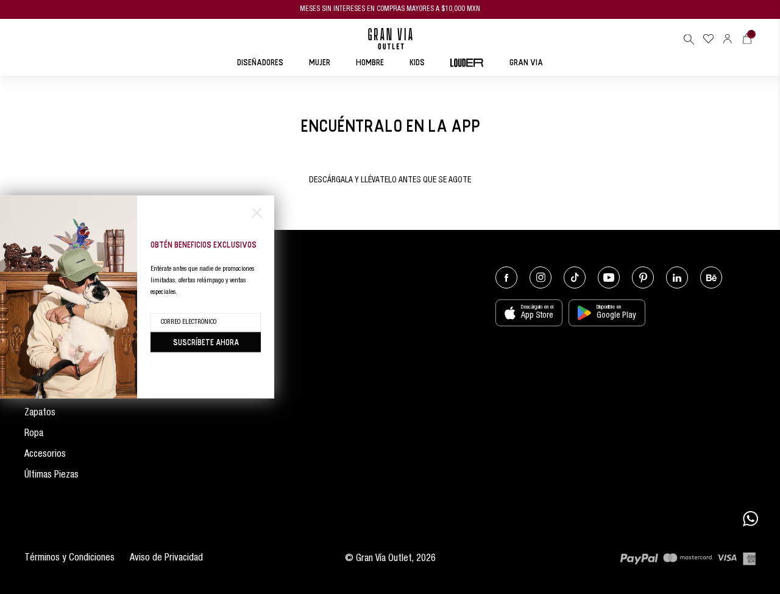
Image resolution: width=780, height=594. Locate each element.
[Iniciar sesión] (728, 38)
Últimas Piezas (51, 476)
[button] (688, 39)
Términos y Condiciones (69, 559)
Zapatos (39, 413)
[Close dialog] (257, 213)
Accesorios (45, 455)
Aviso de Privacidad (166, 559)
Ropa (33, 434)
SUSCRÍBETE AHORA (206, 342)
